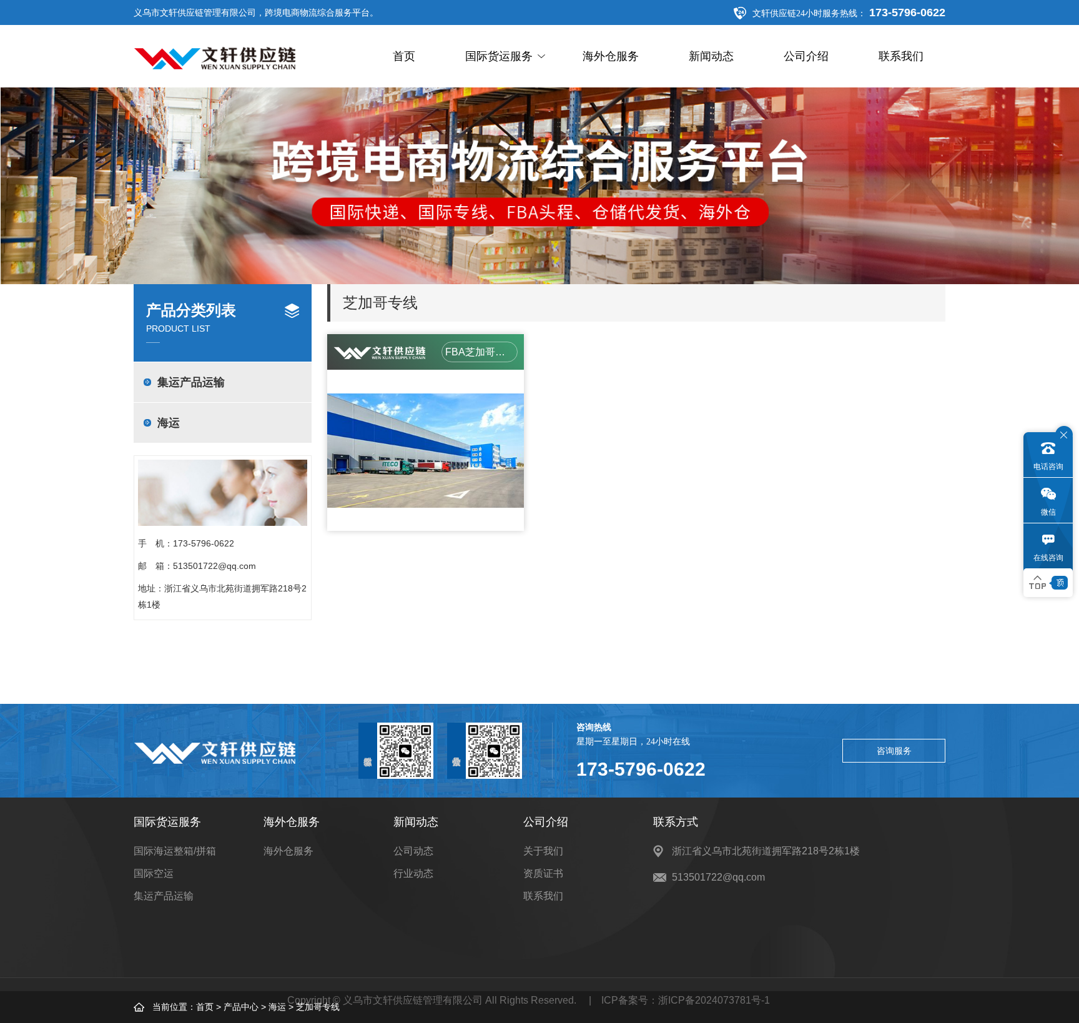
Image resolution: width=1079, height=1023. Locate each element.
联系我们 (901, 56)
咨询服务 (894, 751)
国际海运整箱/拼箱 (175, 851)
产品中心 (241, 1007)
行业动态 (413, 873)
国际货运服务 (499, 56)
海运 (277, 1007)
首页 (404, 56)
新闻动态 (711, 56)
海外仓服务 (611, 56)
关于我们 (543, 851)
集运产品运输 (191, 382)
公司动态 (413, 851)
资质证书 (543, 873)
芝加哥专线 (318, 1007)
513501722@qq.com (214, 566)
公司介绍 (806, 56)
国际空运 (154, 873)
